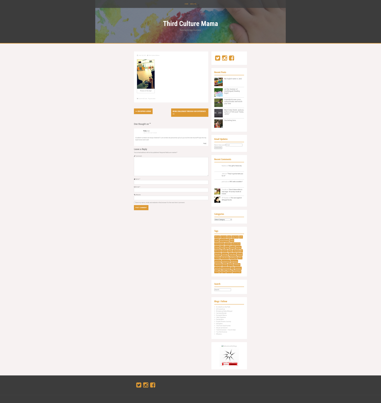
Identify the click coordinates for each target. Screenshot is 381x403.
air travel (223, 237)
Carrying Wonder (221, 313)
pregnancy (234, 261)
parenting (218, 261)
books (217, 240)
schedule (237, 264)
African (217, 237)
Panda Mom (220, 319)
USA (224, 271)
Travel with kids (142, 98)
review (225, 264)
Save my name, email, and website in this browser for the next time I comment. (160, 202)
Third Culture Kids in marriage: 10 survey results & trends (232, 192)
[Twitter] (217, 59)
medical (239, 254)
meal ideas (232, 254)
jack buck (225, 181)
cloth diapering (219, 244)
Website (138, 195)
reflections (218, 264)
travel (216, 271)
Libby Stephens (221, 317)
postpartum (226, 261)
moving (217, 258)
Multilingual (233, 258)
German (238, 247)
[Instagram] (224, 59)
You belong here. (230, 120)
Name (137, 179)
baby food (235, 237)
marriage (225, 254)
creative (227, 244)
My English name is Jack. (233, 79)
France (227, 247)
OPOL (240, 258)
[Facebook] (231, 59)
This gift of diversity (235, 166)
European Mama (221, 315)
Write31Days (237, 271)
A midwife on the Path (223, 307)
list (241, 251)
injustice (224, 251)
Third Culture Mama (190, 24)
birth (241, 237)
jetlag (230, 251)
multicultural (225, 258)
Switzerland (226, 268)
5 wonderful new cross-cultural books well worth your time (233, 101)
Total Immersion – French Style (226, 330)
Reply (204, 143)
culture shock (236, 244)
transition (238, 268)
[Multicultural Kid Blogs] (229, 346)
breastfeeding (224, 240)
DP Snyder (225, 198)
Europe (217, 247)
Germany (218, 251)
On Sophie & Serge (144, 111)
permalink (152, 98)
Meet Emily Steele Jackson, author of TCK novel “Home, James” (234, 112)
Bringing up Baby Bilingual (224, 311)
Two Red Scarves (221, 332)
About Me (193, 4)
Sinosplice (219, 323)
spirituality (218, 268)
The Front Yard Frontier (223, 325)
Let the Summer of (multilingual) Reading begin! (232, 91)
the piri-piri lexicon (222, 328)
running (230, 264)
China (232, 240)
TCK (232, 268)
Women (229, 271)
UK (220, 271)
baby (229, 237)
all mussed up (220, 309)
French (232, 247)
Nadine (224, 166)
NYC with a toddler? (236, 181)
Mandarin (218, 254)
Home (186, 4)
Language (236, 251)
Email (138, 187)
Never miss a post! (220, 145)
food (222, 247)
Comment (139, 156)
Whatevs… (219, 334)
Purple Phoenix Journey (223, 321)
